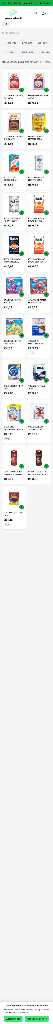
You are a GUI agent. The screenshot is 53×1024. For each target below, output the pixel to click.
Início (4, 33)
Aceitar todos (13, 1018)
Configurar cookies (37, 1018)
